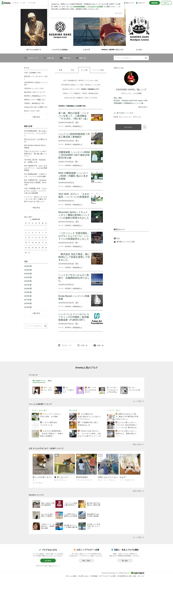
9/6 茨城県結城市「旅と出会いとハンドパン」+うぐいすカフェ (35, 133)
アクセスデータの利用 (109, 576)
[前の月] (30, 219)
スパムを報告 (72, 576)
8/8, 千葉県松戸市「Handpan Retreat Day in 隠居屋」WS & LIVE (35, 182)
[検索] (146, 58)
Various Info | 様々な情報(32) (73, 98)
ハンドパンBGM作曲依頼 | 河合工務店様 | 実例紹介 (74, 135)
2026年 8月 (36, 219)
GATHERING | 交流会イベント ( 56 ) (36, 83)
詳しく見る (86, 560)
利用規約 (95, 576)
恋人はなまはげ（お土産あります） (35, 140)
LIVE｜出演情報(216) (70, 80)
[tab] (39, 381)
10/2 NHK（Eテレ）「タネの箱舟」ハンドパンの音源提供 (73, 195)
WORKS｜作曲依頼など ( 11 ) (35, 96)
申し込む (125, 560)
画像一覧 (66, 58)
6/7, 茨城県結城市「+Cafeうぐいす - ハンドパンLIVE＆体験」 (35, 175)
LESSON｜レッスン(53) (92, 85)
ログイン (166, 3)
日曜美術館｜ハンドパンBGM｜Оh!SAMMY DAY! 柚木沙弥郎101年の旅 (74, 155)
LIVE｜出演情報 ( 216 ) (32, 73)
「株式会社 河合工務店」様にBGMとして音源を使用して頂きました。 (74, 257)
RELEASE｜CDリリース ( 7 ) (34, 92)
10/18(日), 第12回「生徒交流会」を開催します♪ (35, 161)
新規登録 (154, 3)
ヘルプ (142, 576)
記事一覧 (50, 58)
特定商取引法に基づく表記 (127, 576)
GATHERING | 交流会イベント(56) (72, 85)
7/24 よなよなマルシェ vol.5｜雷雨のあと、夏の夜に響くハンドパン (35, 153)
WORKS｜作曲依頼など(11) (90, 89)
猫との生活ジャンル (39, 381)
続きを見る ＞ (144, 107)
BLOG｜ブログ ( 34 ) (32, 111)
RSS (118, 238)
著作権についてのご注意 (126, 242)
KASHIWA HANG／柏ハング (131, 89)
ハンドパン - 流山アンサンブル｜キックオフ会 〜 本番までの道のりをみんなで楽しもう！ (35, 199)
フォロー (129, 127)
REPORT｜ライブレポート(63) (88, 80)
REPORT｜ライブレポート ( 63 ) (35, 77)
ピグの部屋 (137, 93)
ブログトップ (33, 58)
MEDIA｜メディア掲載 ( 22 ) (34, 100)
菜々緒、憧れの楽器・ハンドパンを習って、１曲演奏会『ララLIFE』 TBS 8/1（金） (73, 116)
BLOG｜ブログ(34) (91, 98)
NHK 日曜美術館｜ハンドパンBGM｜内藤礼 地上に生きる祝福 (73, 176)
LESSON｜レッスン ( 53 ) (34, 88)
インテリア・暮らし (114, 410)
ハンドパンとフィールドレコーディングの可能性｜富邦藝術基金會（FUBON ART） (73, 317)
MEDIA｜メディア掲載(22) (71, 93)
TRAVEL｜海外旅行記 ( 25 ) (34, 103)
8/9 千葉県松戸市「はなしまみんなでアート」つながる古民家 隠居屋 (35, 168)
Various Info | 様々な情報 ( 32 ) (35, 107)
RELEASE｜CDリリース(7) (70, 89)
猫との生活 (73, 410)
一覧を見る (36, 117)
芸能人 (50, 381)
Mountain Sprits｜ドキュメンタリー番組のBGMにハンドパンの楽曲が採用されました (74, 215)
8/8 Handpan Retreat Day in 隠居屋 (35, 146)
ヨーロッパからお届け (39, 410)
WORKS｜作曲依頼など (73, 126)
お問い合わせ (84, 576)
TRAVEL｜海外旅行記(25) (90, 93)
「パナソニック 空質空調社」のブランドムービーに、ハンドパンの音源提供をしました (74, 236)
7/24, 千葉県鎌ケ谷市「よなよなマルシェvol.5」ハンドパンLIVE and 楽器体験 (35, 190)
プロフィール (126, 93)
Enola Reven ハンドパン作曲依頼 (73, 297)
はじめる (48, 560)
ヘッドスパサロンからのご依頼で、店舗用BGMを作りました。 (74, 278)
